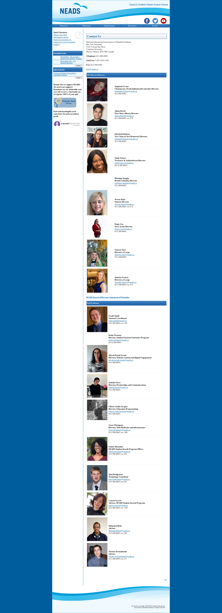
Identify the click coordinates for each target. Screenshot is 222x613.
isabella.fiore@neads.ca (118, 387)
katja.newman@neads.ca (119, 340)
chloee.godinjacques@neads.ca (121, 411)
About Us (64, 26)
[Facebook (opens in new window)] (147, 24)
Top (165, 579)
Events (155, 26)
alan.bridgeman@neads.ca (119, 479)
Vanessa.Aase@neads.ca (124, 254)
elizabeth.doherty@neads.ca (126, 139)
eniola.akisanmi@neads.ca (119, 451)
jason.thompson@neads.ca (119, 430)
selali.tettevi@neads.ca (124, 163)
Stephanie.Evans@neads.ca (126, 91)
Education (86, 26)
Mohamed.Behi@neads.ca (119, 531)
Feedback (142, 4)
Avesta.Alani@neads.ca (124, 204)
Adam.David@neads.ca (124, 116)
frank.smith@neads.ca (118, 321)
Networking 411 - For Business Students (68, 62)
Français (157, 4)
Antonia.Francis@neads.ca (125, 282)
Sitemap (150, 4)
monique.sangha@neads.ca (126, 183)
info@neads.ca (92, 69)
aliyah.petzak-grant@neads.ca (121, 360)
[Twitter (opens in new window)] (156, 24)
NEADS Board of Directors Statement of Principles (107, 297)
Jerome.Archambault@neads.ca (121, 556)
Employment (109, 26)
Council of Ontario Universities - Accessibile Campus (64, 74)
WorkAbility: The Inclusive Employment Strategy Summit (71, 57)
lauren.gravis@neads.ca (118, 505)
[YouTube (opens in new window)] (164, 24)
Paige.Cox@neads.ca (123, 229)
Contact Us (133, 4)
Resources (132, 26)
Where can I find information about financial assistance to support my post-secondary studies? (64, 40)
